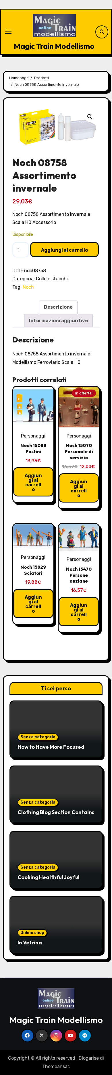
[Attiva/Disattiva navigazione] (8, 31)
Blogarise (89, 1058)
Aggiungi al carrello (64, 250)
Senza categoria (37, 737)
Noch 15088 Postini (33, 448)
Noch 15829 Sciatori (33, 570)
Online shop (32, 932)
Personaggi (33, 436)
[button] (90, 117)
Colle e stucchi (52, 278)
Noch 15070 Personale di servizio (79, 451)
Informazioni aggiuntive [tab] (58, 320)
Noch (28, 287)
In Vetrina (30, 942)
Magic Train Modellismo (54, 46)
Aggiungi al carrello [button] (33, 482)
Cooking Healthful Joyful (49, 877)
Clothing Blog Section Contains (56, 812)
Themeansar (55, 1066)
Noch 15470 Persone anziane (79, 575)
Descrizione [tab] (58, 307)
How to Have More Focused (51, 747)
